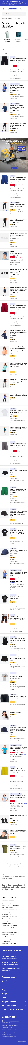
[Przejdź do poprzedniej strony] (9, 865)
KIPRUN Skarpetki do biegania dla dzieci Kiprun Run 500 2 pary (18, 817)
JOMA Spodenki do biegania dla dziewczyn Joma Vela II (18, 697)
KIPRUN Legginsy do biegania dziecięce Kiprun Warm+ (18, 219)
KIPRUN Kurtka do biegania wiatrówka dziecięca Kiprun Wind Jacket (18, 87)
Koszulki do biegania (7, 40)
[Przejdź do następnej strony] (19, 865)
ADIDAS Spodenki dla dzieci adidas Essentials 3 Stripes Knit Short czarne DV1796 (18, 618)
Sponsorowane (4, 138)
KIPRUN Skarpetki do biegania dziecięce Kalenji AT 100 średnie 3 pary (18, 235)
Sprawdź (14, 168)
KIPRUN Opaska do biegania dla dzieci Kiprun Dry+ (18, 711)
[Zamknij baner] (25, 3)
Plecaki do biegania (7, 923)
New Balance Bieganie (8, 930)
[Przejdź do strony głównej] (12, 9)
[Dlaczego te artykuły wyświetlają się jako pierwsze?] (2, 53)
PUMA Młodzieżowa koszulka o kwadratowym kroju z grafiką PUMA (18, 598)
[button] (23, 69)
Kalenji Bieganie (6, 921)
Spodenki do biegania (18, 40)
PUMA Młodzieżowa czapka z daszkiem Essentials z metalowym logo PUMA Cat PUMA (18, 513)
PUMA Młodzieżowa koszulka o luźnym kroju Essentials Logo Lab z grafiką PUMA (18, 532)
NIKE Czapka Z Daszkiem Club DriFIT (18, 471)
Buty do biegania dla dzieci (9, 909)
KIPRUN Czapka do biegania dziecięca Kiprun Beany (18, 252)
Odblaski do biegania (7, 939)
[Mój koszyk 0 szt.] (24, 9)
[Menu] (3, 9)
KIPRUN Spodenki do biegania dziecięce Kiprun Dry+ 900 (18, 380)
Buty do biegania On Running (10, 927)
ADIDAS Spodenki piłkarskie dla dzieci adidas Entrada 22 (18, 59)
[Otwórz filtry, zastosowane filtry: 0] (4, 49)
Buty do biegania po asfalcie (9, 916)
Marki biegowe (6, 941)
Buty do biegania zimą (8, 900)
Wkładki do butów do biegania (10, 932)
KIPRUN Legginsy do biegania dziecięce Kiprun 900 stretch (18, 428)
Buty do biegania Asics (8, 934)
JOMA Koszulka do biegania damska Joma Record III (18, 847)
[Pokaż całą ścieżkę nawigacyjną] (2, 18)
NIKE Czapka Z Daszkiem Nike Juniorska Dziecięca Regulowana (18, 552)
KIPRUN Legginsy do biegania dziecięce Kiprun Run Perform (18, 394)
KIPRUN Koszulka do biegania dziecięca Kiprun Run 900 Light (18, 573)
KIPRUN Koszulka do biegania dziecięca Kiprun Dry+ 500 (18, 747)
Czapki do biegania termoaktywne (11, 912)
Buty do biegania (6, 914)
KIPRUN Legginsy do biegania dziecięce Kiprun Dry (18, 205)
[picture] (4, 60)
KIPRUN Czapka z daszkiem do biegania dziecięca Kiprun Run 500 (18, 831)
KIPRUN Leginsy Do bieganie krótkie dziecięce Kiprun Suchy (18, 125)
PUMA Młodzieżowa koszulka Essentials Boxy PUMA (18, 411)
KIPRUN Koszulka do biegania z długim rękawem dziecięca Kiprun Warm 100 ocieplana (18, 289)
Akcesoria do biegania (8, 918)
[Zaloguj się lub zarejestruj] (21, 9)
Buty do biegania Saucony (9, 943)
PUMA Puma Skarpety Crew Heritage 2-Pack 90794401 (17, 639)
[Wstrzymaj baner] (22, 3)
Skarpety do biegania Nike (9, 907)
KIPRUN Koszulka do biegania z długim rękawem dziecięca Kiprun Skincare (18, 332)
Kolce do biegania (7, 936)
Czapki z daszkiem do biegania (10, 905)
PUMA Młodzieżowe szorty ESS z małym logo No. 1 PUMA (18, 657)
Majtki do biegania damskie (9, 925)
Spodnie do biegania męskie (9, 903)
